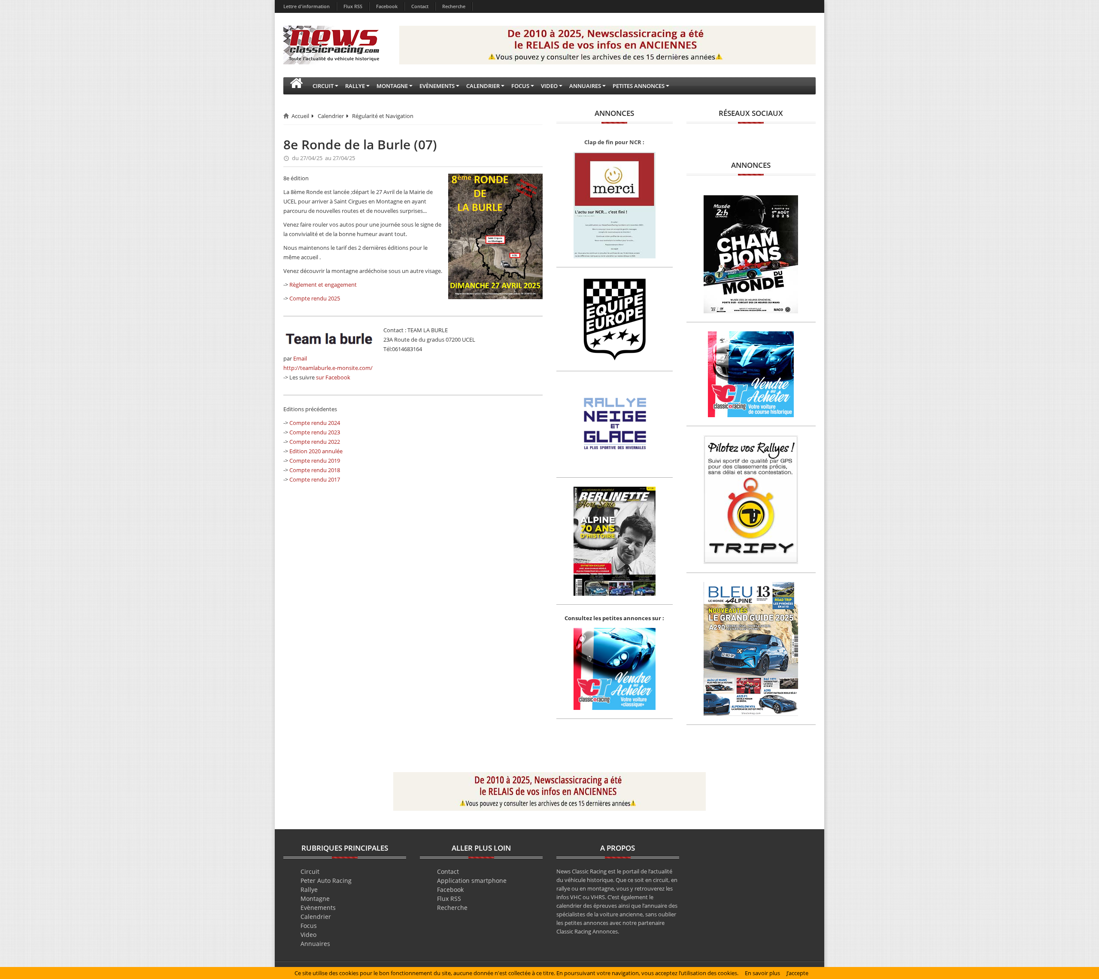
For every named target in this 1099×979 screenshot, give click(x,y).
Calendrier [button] (483, 86)
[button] (296, 85)
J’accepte (797, 973)
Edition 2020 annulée (316, 451)
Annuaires (315, 944)
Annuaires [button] (585, 86)
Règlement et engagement (323, 284)
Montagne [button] (392, 86)
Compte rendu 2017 (314, 479)
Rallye (309, 889)
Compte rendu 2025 (314, 298)
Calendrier (331, 116)
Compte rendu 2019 (314, 460)
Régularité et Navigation (382, 116)
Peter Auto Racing (326, 880)
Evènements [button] (437, 86)
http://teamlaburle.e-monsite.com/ (328, 368)
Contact (419, 6)
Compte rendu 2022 (314, 442)
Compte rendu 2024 (314, 423)
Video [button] (549, 86)
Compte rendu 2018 (314, 470)
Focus (309, 925)
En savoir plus (762, 973)
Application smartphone (472, 880)
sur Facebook (333, 377)
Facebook (387, 6)
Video (308, 935)
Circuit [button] (323, 86)
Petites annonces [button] (639, 86)
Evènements (318, 907)
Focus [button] (520, 86)
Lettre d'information (306, 6)
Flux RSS (352, 6)
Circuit (310, 871)
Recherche (453, 6)
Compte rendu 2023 (314, 432)
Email (300, 358)
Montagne (315, 898)
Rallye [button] (355, 86)
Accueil (300, 116)
